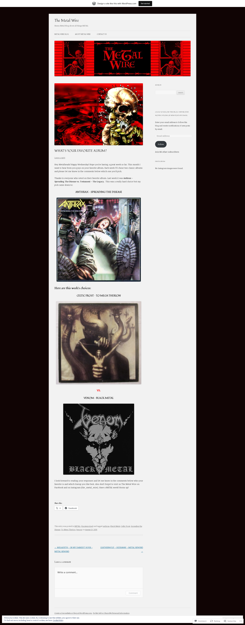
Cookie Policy (58, 620)
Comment (133, 593)
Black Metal (115, 526)
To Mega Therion (68, 529)
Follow (161, 144)
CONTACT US (102, 34)
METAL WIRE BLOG (61, 34)
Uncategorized (87, 526)
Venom (79, 529)
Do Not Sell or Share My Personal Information (111, 613)
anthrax (106, 526)
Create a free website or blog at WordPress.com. (73, 613)
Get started (145, 3)
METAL (77, 526)
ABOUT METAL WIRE (83, 34)
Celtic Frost (125, 526)
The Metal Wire (66, 20)
